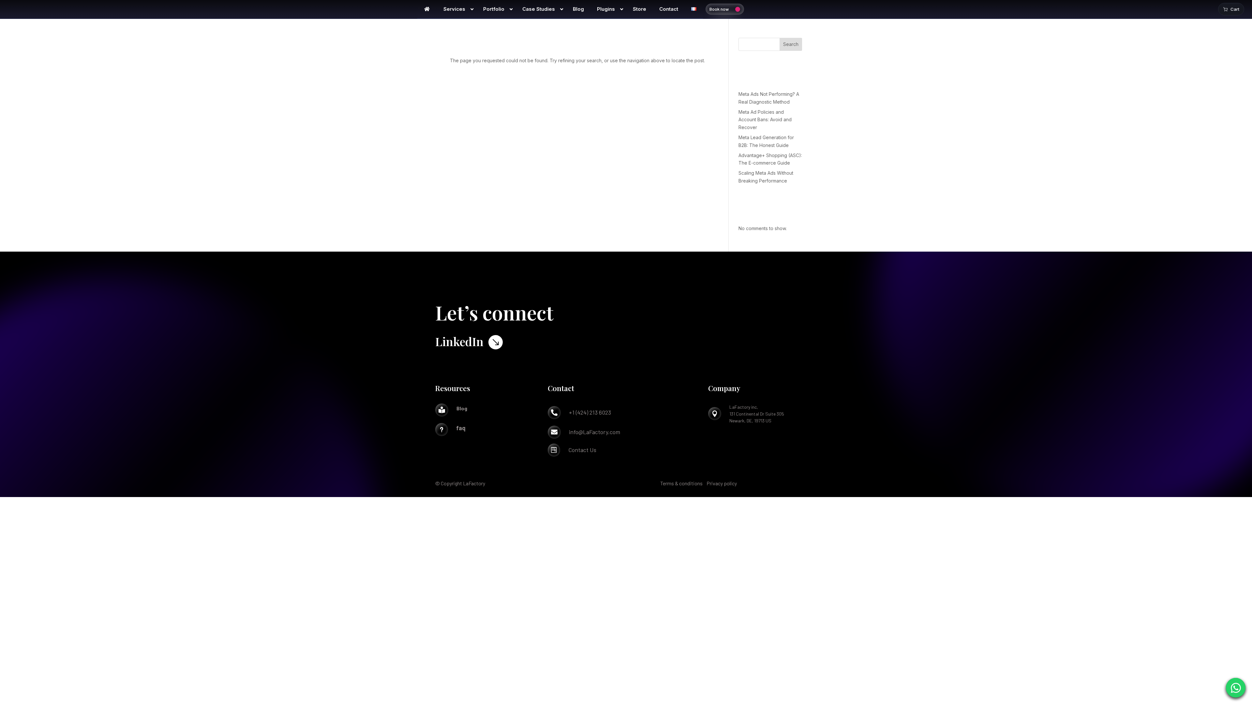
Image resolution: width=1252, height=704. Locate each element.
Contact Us (582, 449)
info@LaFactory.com (594, 431)
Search (790, 44)
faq (461, 428)
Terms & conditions (681, 483)
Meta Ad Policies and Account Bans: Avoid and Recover (765, 119)
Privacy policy (722, 483)
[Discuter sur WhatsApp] (1235, 687)
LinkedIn (459, 341)
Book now (719, 9)
